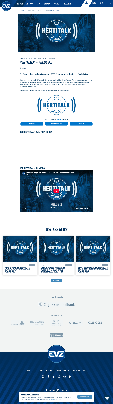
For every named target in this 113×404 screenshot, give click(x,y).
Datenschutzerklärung (54, 399)
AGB (84, 370)
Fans (39, 4)
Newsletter (32, 370)
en (78, 5)
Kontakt (49, 370)
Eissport (29, 4)
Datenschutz (74, 370)
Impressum (61, 370)
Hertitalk (51, 58)
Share (24, 68)
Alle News (56, 280)
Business (57, 4)
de (76, 5)
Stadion (47, 4)
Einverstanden (85, 397)
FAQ (41, 370)
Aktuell (20, 4)
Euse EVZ (67, 4)
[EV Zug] (6, 6)
